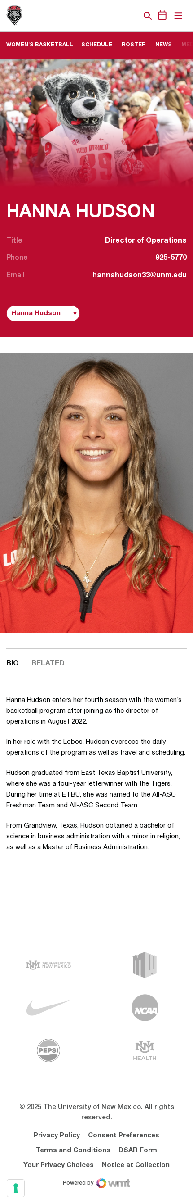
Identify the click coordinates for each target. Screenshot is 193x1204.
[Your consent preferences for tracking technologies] (15, 1188)
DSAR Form (137, 1150)
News (163, 44)
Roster (134, 44)
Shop (132, 16)
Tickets (117, 16)
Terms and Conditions (73, 1150)
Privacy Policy (57, 1135)
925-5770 (171, 258)
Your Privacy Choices (58, 1165)
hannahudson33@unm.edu (139, 275)
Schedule (96, 44)
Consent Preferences (123, 1135)
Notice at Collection (136, 1165)
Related (48, 664)
